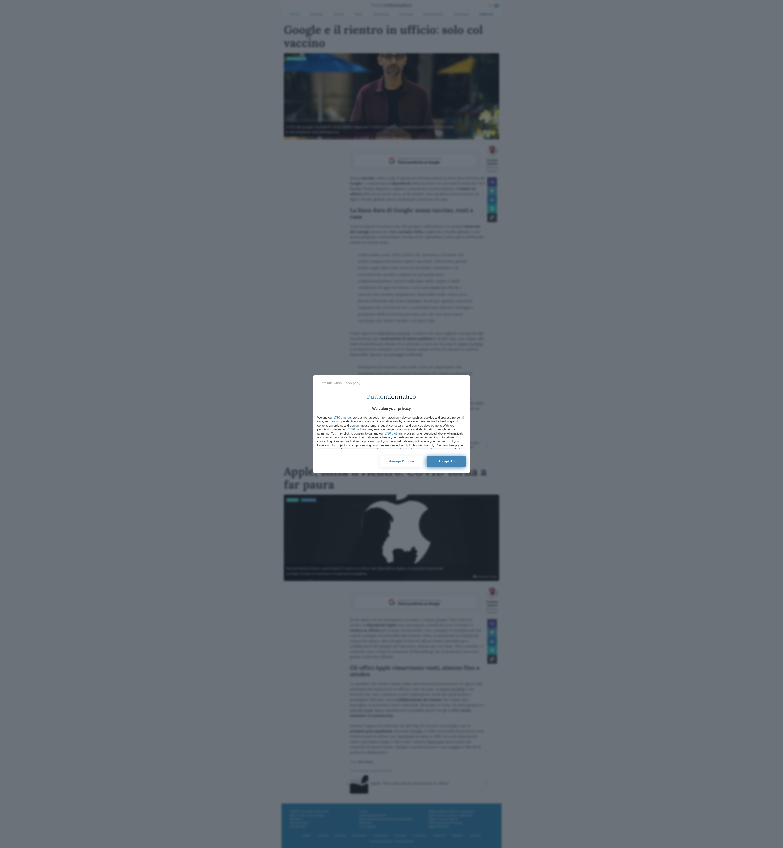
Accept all (446, 461)
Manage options (401, 461)
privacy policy (445, 449)
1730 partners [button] (342, 417)
